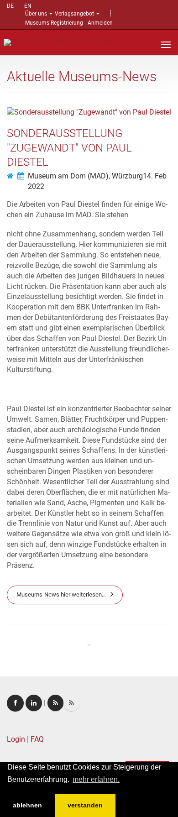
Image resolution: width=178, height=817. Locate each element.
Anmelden (100, 23)
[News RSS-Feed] (71, 703)
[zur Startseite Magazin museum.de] (59, 42)
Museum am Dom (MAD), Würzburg (85, 176)
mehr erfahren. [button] (96, 779)
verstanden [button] (85, 805)
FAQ (37, 739)
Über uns (36, 13)
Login (16, 739)
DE (10, 6)
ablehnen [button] (27, 805)
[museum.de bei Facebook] (15, 703)
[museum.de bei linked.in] (34, 703)
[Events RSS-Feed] (55, 703)
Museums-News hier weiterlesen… (61, 594)
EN (27, 6)
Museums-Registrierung (54, 23)
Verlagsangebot (74, 13)
